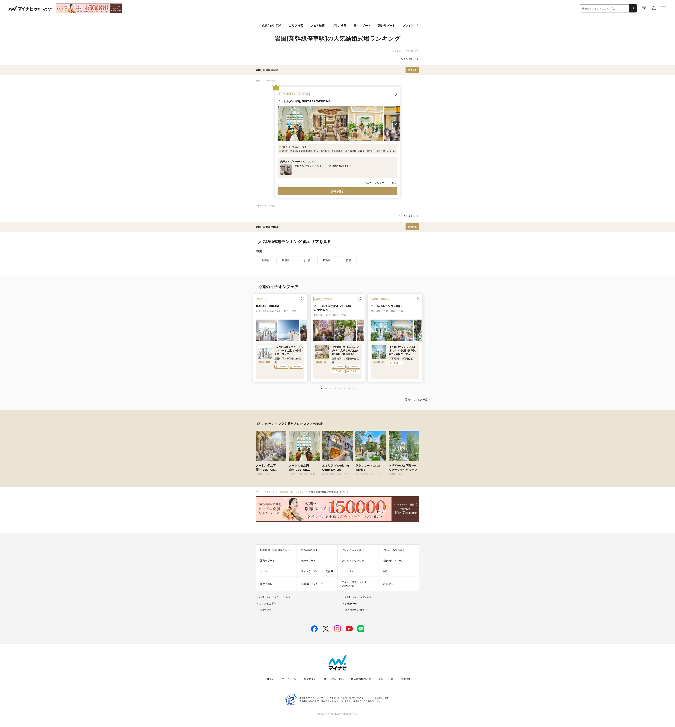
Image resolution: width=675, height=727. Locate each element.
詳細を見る (337, 191)
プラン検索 (339, 25)
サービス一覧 (289, 678)
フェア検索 (317, 25)
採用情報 (406, 678)
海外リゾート (386, 25)
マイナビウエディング (266, 492)
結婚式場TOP (286, 492)
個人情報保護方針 (361, 678)
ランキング (300, 492)
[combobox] (604, 8)
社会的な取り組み (334, 678)
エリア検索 (296, 25)
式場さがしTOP (271, 25)
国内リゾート (362, 25)
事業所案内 (310, 678)
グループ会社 (385, 678)
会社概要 (269, 678)
